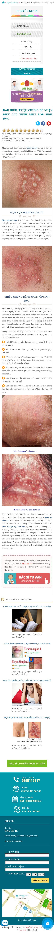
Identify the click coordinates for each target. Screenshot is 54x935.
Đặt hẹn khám (40, 880)
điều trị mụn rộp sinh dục (13, 527)
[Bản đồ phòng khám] (27, 809)
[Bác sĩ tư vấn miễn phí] (47, 923)
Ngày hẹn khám (16, 874)
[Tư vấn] (27, 789)
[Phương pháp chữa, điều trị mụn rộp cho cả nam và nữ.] (27, 705)
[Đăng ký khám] (27, 799)
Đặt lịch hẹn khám (27, 71)
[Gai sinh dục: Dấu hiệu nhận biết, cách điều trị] (27, 632)
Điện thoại (14, 859)
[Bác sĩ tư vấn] (27, 103)
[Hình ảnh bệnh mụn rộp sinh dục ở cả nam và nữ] (27, 668)
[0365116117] (27, 779)
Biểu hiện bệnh (16, 866)
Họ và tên (13, 852)
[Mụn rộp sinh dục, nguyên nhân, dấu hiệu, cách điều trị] (27, 742)
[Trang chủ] (3, 2)
